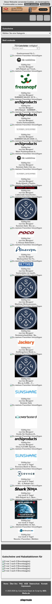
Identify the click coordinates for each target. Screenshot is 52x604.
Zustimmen (45, 4)
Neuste (17, 539)
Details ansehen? (31, 4)
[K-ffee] (26, 12)
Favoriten (26, 539)
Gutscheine (8, 28)
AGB (26, 584)
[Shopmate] (26, 601)
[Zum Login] (47, 18)
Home (5, 584)
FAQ (21, 584)
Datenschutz (34, 584)
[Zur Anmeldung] (40, 18)
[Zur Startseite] (33, 18)
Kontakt (44, 584)
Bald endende (9, 40)
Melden (35, 539)
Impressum (26, 586)
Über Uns (13, 584)
